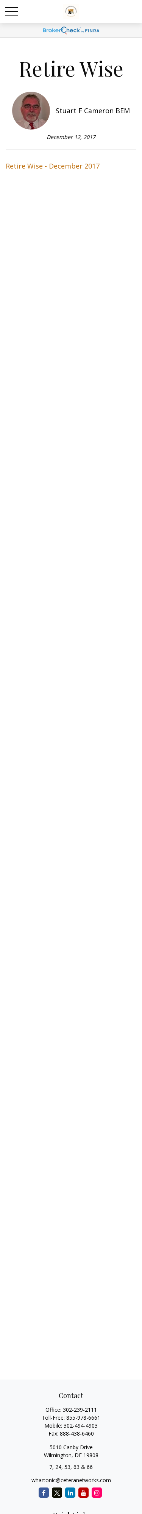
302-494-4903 (81, 1425)
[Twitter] (57, 1492)
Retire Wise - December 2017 (53, 165)
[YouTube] (83, 1492)
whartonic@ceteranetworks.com (71, 1480)
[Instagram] (97, 1492)
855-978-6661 (83, 1417)
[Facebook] (44, 1492)
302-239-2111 (80, 1409)
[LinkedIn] (70, 1492)
